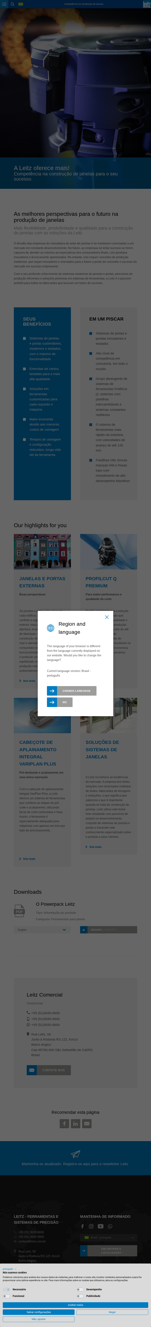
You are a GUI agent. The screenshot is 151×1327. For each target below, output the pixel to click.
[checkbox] (6, 1289)
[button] (10, 1269)
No (65, 702)
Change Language (77, 690)
